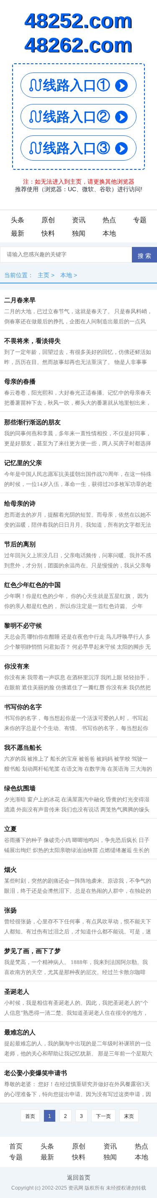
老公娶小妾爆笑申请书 (35, 1073)
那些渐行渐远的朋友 (32, 422)
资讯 (78, 219)
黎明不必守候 (23, 625)
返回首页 (78, 1177)
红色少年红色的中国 (32, 585)
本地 (109, 233)
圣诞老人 (16, 991)
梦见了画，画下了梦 (32, 951)
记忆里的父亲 (23, 463)
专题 (140, 219)
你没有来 (16, 666)
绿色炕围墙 (20, 788)
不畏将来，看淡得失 (32, 341)
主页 (43, 275)
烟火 (10, 869)
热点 (109, 219)
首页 (16, 1146)
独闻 (78, 233)
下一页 (103, 1116)
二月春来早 (20, 300)
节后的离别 (20, 544)
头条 (17, 219)
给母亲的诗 (20, 503)
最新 (17, 233)
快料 (48, 233)
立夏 (10, 829)
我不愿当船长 (23, 747)
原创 (48, 219)
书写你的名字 (23, 707)
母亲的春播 (20, 381)
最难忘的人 (20, 1032)
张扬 (10, 910)
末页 (129, 1116)
